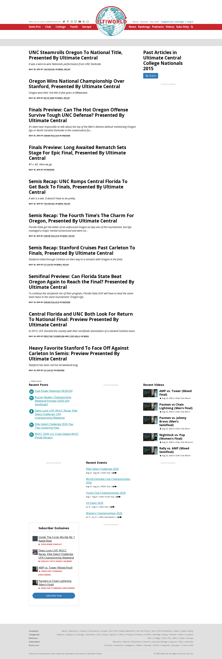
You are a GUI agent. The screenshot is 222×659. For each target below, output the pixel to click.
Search (152, 75)
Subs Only (182, 27)
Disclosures (94, 631)
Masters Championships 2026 (104, 513)
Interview (90, 634)
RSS (191, 645)
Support (173, 641)
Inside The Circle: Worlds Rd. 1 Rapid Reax (57, 539)
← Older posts (35, 381)
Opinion (113, 634)
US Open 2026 (94, 503)
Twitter (139, 645)
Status (176, 631)
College (61, 27)
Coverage (79, 634)
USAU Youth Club (106, 496)
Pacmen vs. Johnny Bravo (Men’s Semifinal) (172, 421)
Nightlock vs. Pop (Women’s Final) (172, 436)
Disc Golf (154, 21)
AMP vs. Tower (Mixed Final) (175, 392)
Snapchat (165, 645)
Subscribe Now (54, 595)
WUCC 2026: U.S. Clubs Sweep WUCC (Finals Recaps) (57, 435)
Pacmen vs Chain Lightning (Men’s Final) (175, 406)
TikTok (156, 645)
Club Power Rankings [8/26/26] (53, 391)
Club (48, 27)
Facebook (118, 645)
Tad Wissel (49, 69)
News (132, 27)
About (135, 21)
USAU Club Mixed (182, 398)
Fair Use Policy (143, 631)
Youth (74, 27)
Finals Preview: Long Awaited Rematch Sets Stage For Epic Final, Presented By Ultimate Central (77, 152)
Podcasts (158, 27)
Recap (67, 69)
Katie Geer (49, 98)
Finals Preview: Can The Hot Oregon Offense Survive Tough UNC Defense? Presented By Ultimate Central (78, 115)
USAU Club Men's (182, 411)
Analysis (69, 634)
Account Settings (159, 641)
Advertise (73, 631)
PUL (169, 638)
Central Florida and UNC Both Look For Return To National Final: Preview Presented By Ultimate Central (81, 319)
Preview (66, 135)
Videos (170, 27)
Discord (144, 21)
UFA (164, 638)
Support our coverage (172, 21)
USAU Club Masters (107, 517)
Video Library (187, 631)
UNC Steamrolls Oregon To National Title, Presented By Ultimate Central (76, 55)
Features (60, 634)
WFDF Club (105, 486)
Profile (148, 634)
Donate (104, 631)
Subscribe (188, 641)
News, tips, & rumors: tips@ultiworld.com (45, 22)
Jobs (153, 631)
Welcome (117, 641)
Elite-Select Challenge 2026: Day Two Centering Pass (54, 426)
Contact (83, 631)
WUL (175, 638)
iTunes (185, 645)
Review (173, 634)
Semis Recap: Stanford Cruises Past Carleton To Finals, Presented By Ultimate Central (82, 250)
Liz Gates (48, 264)
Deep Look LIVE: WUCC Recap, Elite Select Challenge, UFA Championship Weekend (56, 414)
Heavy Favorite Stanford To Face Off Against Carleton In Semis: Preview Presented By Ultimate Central (79, 353)
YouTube (108, 645)
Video (181, 634)
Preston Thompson (54, 336)
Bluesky (147, 645)
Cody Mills (74, 336)
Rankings (144, 27)
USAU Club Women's (184, 442)
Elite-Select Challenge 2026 (102, 469)
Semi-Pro (35, 27)
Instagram (129, 645)
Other (121, 634)
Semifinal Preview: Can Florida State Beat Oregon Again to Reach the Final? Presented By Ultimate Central (81, 281)
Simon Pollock (51, 135)
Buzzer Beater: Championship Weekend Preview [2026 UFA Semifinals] (53, 400)
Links (98, 634)
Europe (86, 27)
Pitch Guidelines (164, 631)
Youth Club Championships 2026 (106, 493)
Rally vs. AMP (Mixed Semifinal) (174, 450)
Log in (190, 21)
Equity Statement (127, 631)
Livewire (189, 634)
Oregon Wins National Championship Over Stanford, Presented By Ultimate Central (76, 83)
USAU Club (105, 473)
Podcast (129, 634)
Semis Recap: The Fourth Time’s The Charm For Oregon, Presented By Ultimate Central (81, 218)
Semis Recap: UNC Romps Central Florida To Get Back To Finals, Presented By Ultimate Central (78, 186)
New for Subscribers (132, 641)
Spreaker (176, 645)
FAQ (180, 641)
